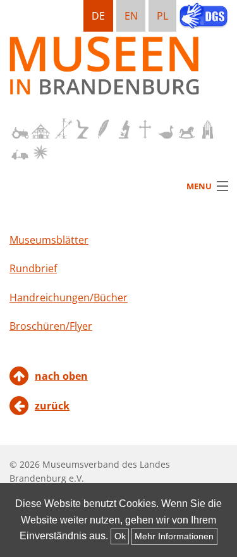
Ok (120, 536)
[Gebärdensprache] (203, 17)
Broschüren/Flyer (50, 326)
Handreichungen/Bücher (68, 297)
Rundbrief (33, 268)
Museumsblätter (48, 240)
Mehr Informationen (174, 536)
